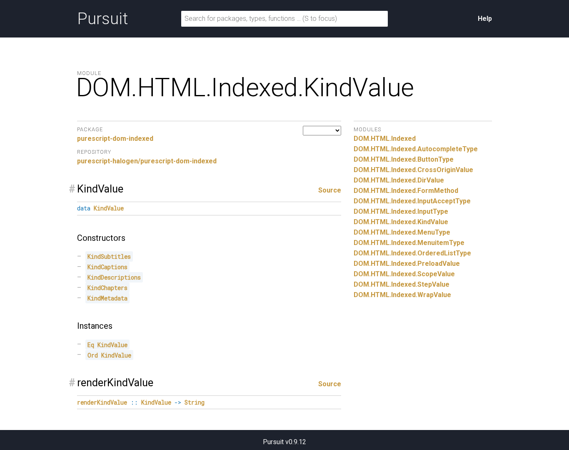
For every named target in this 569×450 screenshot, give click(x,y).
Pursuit (102, 18)
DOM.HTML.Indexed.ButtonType (404, 159)
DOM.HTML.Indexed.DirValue (399, 180)
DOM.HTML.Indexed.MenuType (402, 232)
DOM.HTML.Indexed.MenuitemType (409, 243)
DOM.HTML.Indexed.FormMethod (406, 191)
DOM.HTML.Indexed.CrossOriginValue (413, 170)
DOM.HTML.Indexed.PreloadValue (407, 264)
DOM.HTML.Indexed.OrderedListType (412, 253)
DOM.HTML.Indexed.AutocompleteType (416, 149)
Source (329, 190)
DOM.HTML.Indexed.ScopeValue (404, 274)
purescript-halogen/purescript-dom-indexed (147, 161)
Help (485, 18)
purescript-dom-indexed (115, 138)
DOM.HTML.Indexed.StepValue (401, 284)
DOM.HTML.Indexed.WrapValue (402, 295)
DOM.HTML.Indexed (385, 138)
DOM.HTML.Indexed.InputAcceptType (412, 201)
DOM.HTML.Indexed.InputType (401, 211)
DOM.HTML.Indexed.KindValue (401, 222)
